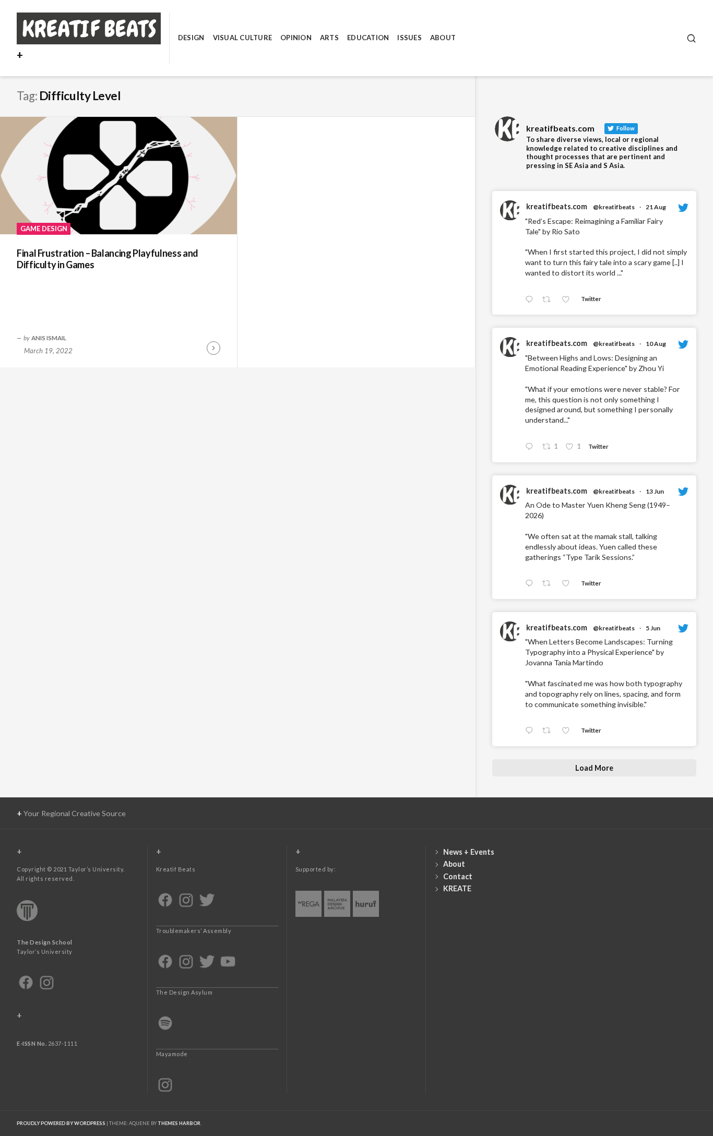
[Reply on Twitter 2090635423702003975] (531, 300)
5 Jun (653, 628)
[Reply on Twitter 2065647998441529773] (531, 584)
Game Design (43, 228)
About (443, 37)
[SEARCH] (691, 38)
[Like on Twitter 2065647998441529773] (568, 584)
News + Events (468, 851)
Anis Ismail (48, 337)
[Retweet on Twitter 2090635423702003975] (549, 300)
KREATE (457, 888)
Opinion (296, 37)
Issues (409, 37)
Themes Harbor (179, 1123)
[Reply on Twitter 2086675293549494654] (531, 447)
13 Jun (655, 491)
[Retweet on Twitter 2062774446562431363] (549, 731)
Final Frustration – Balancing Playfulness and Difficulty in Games (107, 259)
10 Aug (656, 344)
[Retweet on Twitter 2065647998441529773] (549, 584)
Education (368, 37)
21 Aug (656, 207)
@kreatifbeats (614, 207)
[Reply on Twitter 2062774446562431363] (531, 731)
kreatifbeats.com (556, 206)
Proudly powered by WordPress (61, 1123)
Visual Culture (242, 37)
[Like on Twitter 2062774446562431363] (568, 731)
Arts (329, 37)
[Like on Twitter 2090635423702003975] (568, 300)
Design (191, 37)
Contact (457, 876)
